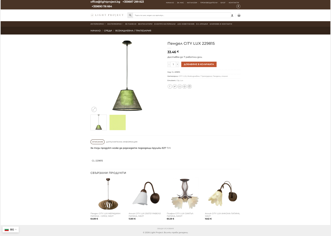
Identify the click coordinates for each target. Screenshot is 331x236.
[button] (232, 15)
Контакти (234, 3)
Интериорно (97, 24)
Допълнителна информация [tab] (121, 142)
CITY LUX (183, 76)
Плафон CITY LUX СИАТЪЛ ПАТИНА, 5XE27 (180, 214)
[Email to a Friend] (180, 86)
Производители (209, 3)
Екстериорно (114, 24)
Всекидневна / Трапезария (133, 30)
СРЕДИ (108, 30)
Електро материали (165, 24)
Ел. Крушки (202, 24)
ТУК (169, 148)
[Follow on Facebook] (238, 6)
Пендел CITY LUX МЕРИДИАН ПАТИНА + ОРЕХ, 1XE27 (105, 214)
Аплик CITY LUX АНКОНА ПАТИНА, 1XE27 (222, 214)
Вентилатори (145, 24)
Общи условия (165, 229)
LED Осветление (186, 24)
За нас (180, 3)
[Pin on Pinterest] (184, 86)
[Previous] (95, 76)
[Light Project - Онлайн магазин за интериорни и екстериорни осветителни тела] (107, 15)
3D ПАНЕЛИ (130, 24)
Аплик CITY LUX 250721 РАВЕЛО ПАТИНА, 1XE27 (145, 214)
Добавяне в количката (199, 64)
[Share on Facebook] (170, 86)
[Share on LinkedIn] (189, 86)
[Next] (159, 76)
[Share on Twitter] (175, 86)
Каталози (192, 3)
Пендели (217, 76)
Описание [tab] (97, 142)
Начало (170, 3)
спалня (224, 76)
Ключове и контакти (221, 24)
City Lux (179, 80)
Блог (223, 3)
